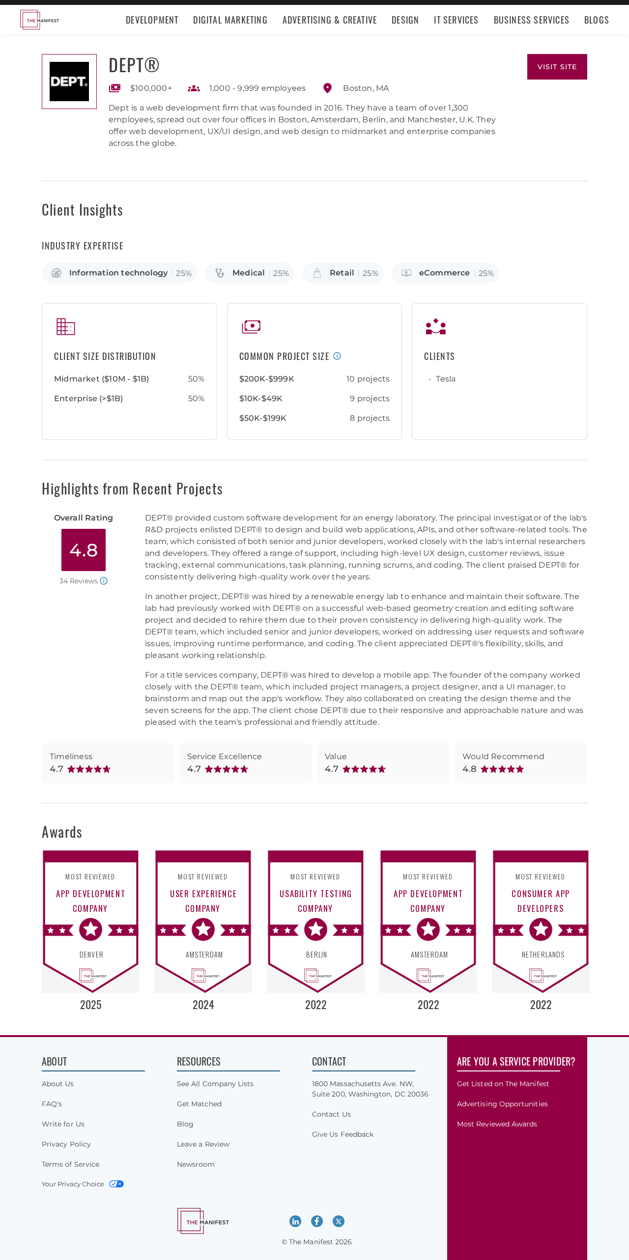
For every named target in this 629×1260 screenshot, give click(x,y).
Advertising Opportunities (502, 1103)
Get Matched (199, 1103)
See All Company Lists (215, 1083)
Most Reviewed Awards (497, 1124)
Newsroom (196, 1164)
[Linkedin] (295, 1221)
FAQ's (52, 1103)
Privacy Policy (66, 1144)
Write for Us (63, 1124)
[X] (338, 1221)
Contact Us (331, 1114)
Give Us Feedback (342, 1134)
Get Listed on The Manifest (503, 1083)
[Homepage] (39, 19)
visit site (557, 66)
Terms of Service (70, 1164)
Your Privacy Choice (73, 1184)
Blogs (596, 20)
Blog (185, 1124)
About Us (58, 1083)
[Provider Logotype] (69, 81)
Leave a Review (203, 1144)
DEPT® (135, 64)
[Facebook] (317, 1221)
